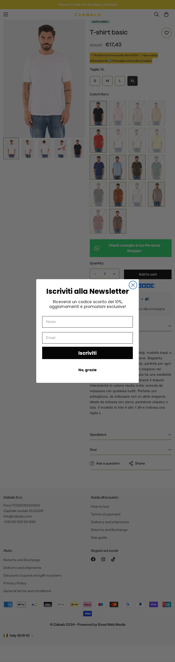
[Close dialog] (133, 285)
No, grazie (87, 370)
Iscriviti (87, 353)
